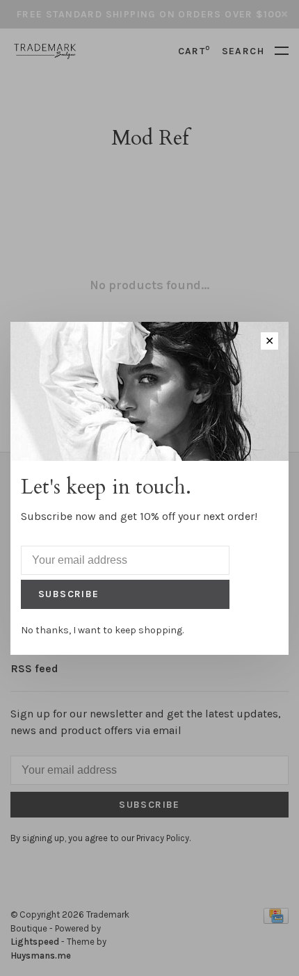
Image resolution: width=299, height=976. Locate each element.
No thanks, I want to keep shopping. (102, 630)
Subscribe (68, 594)
